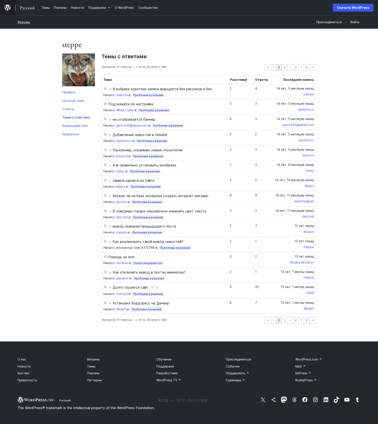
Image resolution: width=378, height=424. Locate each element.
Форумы (24, 22)
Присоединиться (238, 359)
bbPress (303, 373)
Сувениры (235, 380)
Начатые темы (73, 100)
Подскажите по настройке (131, 104)
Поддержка (165, 366)
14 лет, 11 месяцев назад (294, 195)
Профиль (69, 92)
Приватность (27, 380)
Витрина (93, 359)
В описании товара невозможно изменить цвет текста (159, 211)
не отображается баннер (134, 119)
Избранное (70, 134)
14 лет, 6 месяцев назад (295, 164)
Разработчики (167, 373)
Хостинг (24, 373)
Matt (300, 366)
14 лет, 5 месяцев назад (295, 88)
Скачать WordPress (353, 7)
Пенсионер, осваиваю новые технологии (148, 150)
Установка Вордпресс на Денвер (141, 303)
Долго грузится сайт (130, 287)
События (233, 366)
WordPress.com (308, 359)
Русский (65, 400)
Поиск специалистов (148, 263)
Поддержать (237, 373)
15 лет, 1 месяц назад (297, 272)
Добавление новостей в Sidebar (140, 134)
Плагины (93, 373)
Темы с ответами (76, 117)
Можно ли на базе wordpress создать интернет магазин (160, 196)
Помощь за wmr (121, 257)
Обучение (164, 359)
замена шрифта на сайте (133, 180)
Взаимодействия (75, 125)
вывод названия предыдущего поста (144, 226)
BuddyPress (306, 380)
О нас (22, 359)
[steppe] (78, 70)
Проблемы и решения (148, 95)
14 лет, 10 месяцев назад (294, 180)
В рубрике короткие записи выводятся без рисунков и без (162, 89)
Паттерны (94, 380)
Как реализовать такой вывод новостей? (148, 241)
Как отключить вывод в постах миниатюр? (149, 272)
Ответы (68, 109)
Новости (24, 366)
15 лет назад (304, 226)
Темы (91, 366)
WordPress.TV (168, 380)
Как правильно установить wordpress (144, 165)
